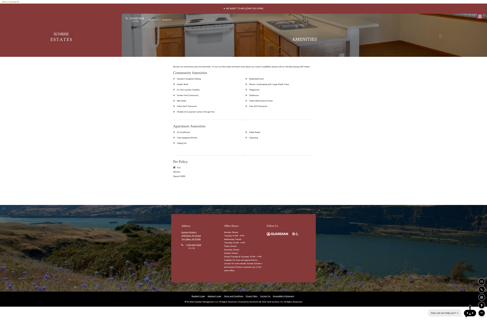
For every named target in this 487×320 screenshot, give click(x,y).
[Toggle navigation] (480, 16)
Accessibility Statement (283, 296)
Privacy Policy (252, 296)
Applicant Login (214, 296)
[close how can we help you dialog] (457, 313)
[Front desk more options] (481, 313)
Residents (167, 20)
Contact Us (265, 296)
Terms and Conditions (233, 296)
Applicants (154, 20)
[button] (243, 9)
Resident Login (198, 296)
